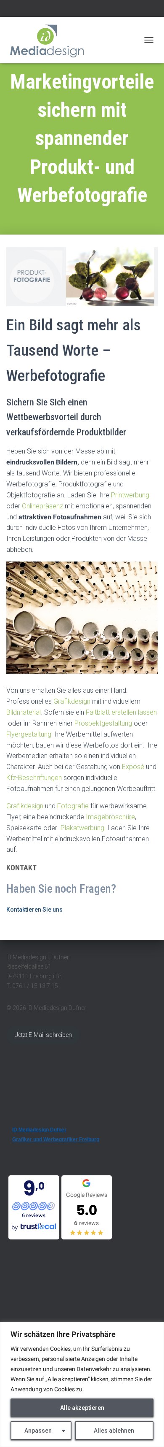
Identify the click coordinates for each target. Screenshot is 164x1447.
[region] (82, 1384)
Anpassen (38, 1430)
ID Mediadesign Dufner (39, 1130)
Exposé (134, 767)
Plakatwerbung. (82, 828)
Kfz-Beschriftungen (34, 778)
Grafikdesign (71, 701)
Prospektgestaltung (103, 723)
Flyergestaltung (28, 734)
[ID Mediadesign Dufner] (50, 40)
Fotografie (73, 806)
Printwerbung (130, 495)
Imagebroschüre (109, 817)
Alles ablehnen (114, 1430)
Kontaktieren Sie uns (34, 909)
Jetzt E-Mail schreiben (43, 1034)
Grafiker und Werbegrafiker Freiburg (55, 1139)
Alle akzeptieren (82, 1407)
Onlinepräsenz (42, 506)
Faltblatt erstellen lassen (121, 712)
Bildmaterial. (24, 712)
